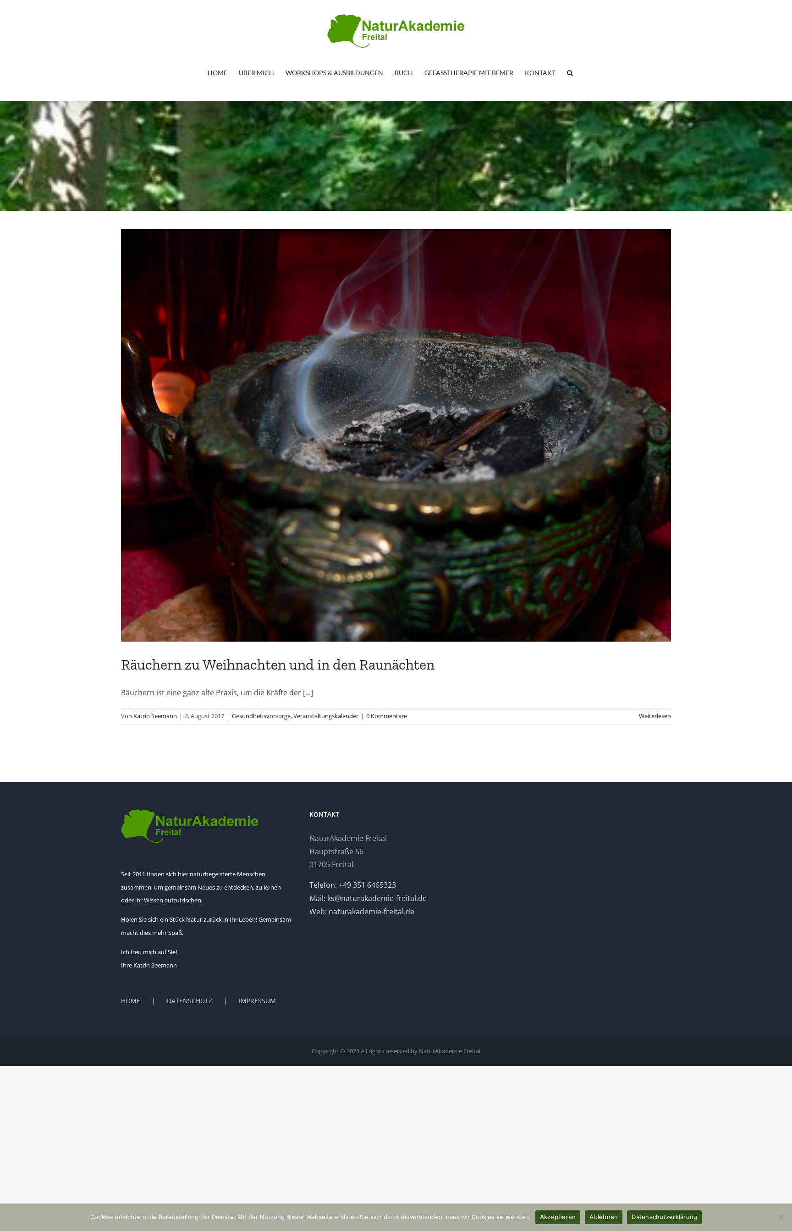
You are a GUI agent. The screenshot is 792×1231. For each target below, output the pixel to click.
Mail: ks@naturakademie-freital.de (368, 898)
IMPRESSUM (257, 1000)
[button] (570, 73)
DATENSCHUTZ (189, 1000)
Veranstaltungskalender (325, 716)
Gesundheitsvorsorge (261, 716)
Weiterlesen (655, 716)
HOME (130, 1000)
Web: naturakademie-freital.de (361, 912)
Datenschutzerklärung (664, 1216)
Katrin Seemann (155, 716)
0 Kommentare (386, 716)
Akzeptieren (558, 1216)
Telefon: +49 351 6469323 (352, 885)
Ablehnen (603, 1216)
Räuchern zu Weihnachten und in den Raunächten (277, 664)
